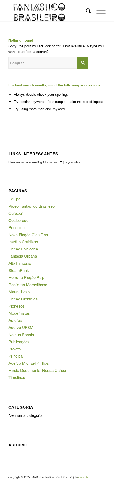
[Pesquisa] (86, 10)
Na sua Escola (21, 334)
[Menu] (98, 10)
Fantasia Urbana (22, 256)
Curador (15, 213)
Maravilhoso (19, 291)
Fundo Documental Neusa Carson (37, 370)
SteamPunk (18, 270)
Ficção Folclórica (23, 249)
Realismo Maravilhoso (27, 284)
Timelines (16, 377)
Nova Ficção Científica (28, 234)
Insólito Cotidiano (23, 241)
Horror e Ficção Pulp (26, 277)
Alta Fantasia (19, 263)
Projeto (14, 348)
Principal (15, 356)
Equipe (14, 199)
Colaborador (19, 220)
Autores (15, 320)
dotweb (83, 477)
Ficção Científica (23, 299)
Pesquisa (16, 227)
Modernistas (19, 313)
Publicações (19, 341)
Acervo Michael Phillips (28, 363)
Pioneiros (16, 306)
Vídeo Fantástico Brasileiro (31, 206)
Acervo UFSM (20, 327)
